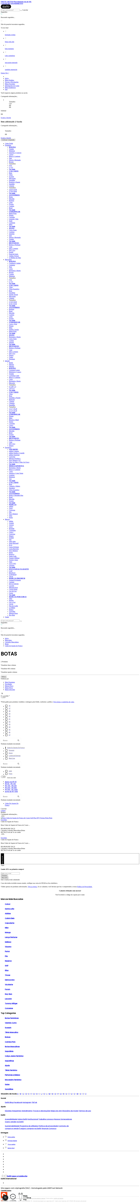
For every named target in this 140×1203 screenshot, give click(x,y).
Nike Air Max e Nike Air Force (19, 462)
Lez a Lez (12, 602)
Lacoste (11, 586)
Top (10, 479)
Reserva (11, 554)
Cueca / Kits (13, 324)
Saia (10, 158)
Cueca (11, 425)
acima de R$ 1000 (11, 792)
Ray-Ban (12, 615)
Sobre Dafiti (22, 1119)
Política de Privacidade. (84, 887)
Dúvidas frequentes (13, 1111)
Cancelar (25, 10)
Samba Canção (14, 329)
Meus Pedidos (9, 80)
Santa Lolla (12, 556)
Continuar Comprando (8, 140)
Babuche (12, 399)
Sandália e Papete (14, 398)
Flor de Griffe (13, 606)
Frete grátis (11, 1137)
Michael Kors (13, 587)
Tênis (11, 175)
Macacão (12, 383)
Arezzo (11, 525)
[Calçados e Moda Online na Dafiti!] (6, 8)
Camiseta (12, 265)
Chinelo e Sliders (14, 486)
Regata (11, 162)
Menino (11, 366)
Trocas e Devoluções (11, 82)
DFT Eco (12, 250)
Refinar (4, 677)
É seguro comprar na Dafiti (30, 1128)
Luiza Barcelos (14, 549)
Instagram (27, 1102)
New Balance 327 (15, 460)
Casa (10, 247)
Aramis (11, 523)
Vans (10, 562)
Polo (10, 267)
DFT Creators (13, 248)
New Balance (13, 514)
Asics (11, 508)
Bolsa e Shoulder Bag (16, 495)
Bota (10, 173)
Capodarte (12, 530)
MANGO (12, 573)
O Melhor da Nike (15, 258)
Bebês (11, 363)
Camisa (11, 274)
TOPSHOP (13, 574)
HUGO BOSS (14, 584)
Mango (8, 932)
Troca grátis (11, 1144)
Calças (11, 154)
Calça (11, 269)
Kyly (10, 545)
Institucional (33, 1119)
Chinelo (11, 186)
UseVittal (12, 611)
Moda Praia (13, 213)
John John (12, 541)
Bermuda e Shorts (15, 270)
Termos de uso (85, 1111)
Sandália (12, 184)
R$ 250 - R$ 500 (11, 788)
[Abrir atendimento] (5, 1198)
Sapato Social (13, 294)
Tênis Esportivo (14, 289)
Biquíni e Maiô (14, 420)
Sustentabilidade (12, 1126)
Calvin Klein (13, 589)
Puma (11, 517)
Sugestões (4, 12)
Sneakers (12, 488)
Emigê (11, 252)
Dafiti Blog (9, 1102)
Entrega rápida (12, 1141)
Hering (11, 600)
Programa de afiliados (29, 1126)
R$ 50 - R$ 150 (10, 784)
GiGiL (11, 604)
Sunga (11, 422)
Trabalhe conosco (46, 1119)
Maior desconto (10, 689)
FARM (11, 538)
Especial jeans (13, 254)
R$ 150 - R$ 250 (11, 786)
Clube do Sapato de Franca (13, 646)
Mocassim (12, 178)
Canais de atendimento (12, 3)
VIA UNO (12, 563)
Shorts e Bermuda (15, 160)
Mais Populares (10, 682)
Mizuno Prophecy (15, 458)
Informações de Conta (12, 86)
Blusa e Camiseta (14, 156)
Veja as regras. (32, 887)
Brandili (11, 528)
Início (7, 78)
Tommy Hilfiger (14, 558)
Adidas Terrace (14, 256)
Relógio (11, 200)
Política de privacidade (48, 1126)
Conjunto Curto (14, 376)
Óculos (11, 204)
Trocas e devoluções (41, 1111)
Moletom (12, 151)
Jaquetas (11, 234)
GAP (10, 571)
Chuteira (12, 403)
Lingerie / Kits (13, 219)
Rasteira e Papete (14, 182)
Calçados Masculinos (12, 642)
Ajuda (7, 1065)
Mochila (11, 199)
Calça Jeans (13, 230)
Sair (6, 89)
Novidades (8, 684)
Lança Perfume (14, 547)
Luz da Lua (13, 591)
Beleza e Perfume (14, 245)
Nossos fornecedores (63, 1119)
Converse (12, 457)
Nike (10, 516)
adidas (11, 506)
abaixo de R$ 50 (11, 782)
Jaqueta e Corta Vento (16, 473)
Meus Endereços (10, 87)
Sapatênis (12, 293)
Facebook (18, 1102)
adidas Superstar (14, 455)
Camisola (12, 223)
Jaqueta (11, 342)
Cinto (11, 202)
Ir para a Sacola (6, 118)
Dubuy (11, 610)
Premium (12, 359)
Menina (11, 364)
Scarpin (11, 177)
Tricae (11, 576)
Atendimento (27, 1111)
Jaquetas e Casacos (15, 153)
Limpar (3, 810)
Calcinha (12, 217)
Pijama (11, 215)
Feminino (4, 875)
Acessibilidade (11, 1119)
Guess (11, 593)
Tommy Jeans (13, 560)
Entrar (3, 73)
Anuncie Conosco (49, 1128)
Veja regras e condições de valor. (63, 702)
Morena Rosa (13, 613)
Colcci (11, 532)
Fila (10, 512)
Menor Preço (9, 686)
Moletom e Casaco (15, 372)
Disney (11, 355)
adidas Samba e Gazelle (16, 453)
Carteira (11, 206)
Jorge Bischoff (13, 543)
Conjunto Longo (14, 370)
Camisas (11, 232)
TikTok (34, 1102)
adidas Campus (14, 451)
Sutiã (10, 221)
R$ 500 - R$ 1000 (11, 790)
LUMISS (12, 608)
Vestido (11, 149)
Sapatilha (12, 180)
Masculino (8, 640)
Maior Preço (9, 688)
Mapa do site (56, 1111)
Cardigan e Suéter (15, 263)
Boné (11, 208)
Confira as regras (58, 1198)
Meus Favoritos (10, 84)
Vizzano (11, 565)
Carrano (11, 582)
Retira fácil (11, 1148)
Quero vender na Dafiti (14, 1122)
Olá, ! (7, 73)
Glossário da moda (70, 1111)
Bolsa (11, 197)
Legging (11, 475)
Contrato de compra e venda (37, 1198)
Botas (7, 644)
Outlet (11, 357)
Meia (10, 224)
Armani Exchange (15, 580)
